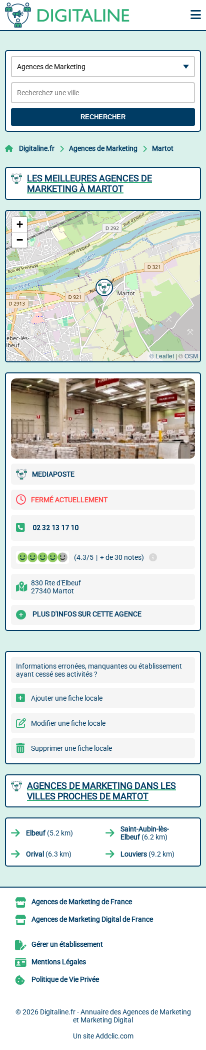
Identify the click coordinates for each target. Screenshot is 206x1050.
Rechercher (103, 117)
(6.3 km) (49, 854)
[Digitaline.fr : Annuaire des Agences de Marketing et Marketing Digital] (67, 15)
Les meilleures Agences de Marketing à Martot (89, 183)
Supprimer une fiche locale (71, 748)
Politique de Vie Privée (65, 979)
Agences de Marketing (103, 148)
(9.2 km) (147, 854)
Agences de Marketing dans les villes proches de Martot (101, 790)
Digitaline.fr (36, 148)
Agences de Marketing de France (82, 902)
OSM (191, 355)
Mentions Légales (59, 962)
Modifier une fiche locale (68, 723)
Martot (163, 148)
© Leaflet (162, 355)
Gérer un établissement (67, 944)
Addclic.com (115, 1036)
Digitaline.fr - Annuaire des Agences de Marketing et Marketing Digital (115, 1016)
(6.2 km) (144, 833)
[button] (103, 286)
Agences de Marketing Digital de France (92, 919)
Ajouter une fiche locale (66, 698)
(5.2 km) (49, 833)
